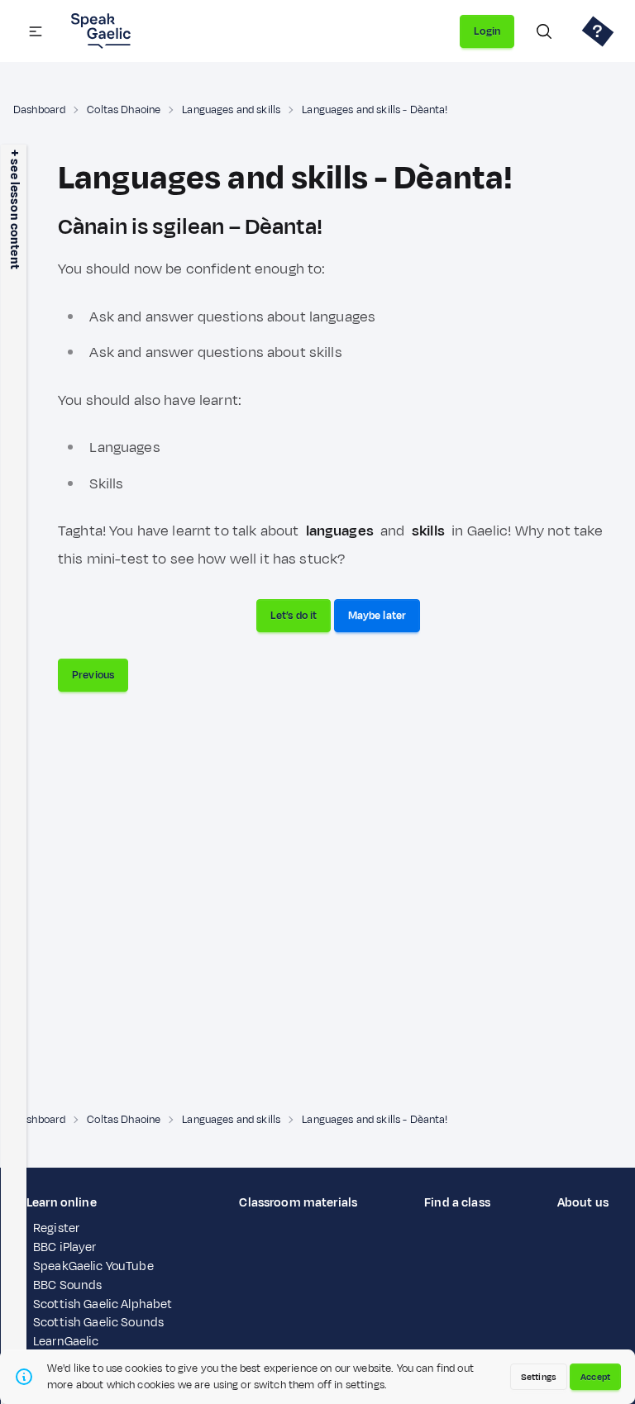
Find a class (457, 1202)
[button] (35, 31)
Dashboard (39, 109)
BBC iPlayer (65, 1247)
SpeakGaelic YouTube (93, 1266)
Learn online (61, 1202)
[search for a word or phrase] (544, 31)
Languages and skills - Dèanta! (374, 109)
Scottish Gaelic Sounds (98, 1322)
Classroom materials (298, 1202)
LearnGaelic (66, 1341)
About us (583, 1202)
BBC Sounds (67, 1285)
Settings (538, 1376)
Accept (595, 1376)
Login (487, 31)
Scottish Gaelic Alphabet (102, 1304)
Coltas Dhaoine (123, 109)
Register (56, 1228)
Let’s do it (294, 615)
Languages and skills (231, 109)
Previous (93, 675)
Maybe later (377, 615)
